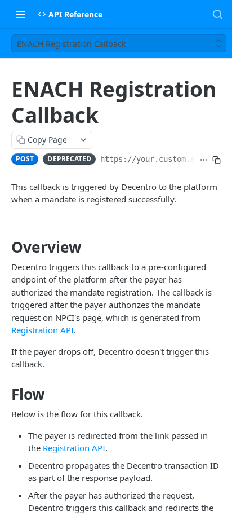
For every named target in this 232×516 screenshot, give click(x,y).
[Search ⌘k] (217, 14)
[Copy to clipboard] (216, 160)
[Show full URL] (203, 160)
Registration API (42, 330)
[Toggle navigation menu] (20, 14)
